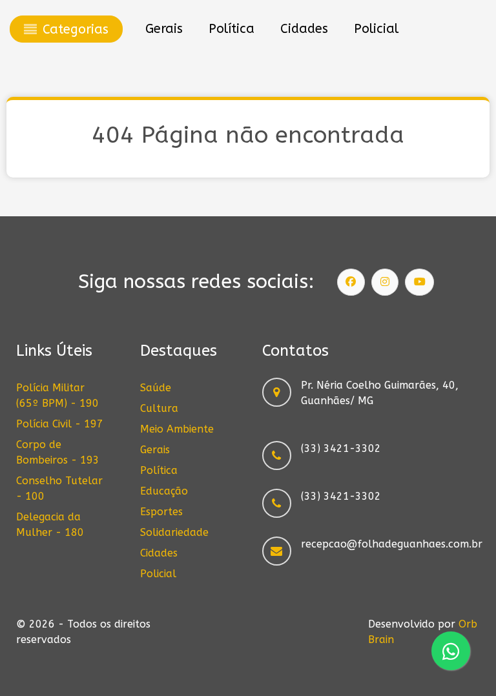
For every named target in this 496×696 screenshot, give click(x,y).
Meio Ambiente (177, 429)
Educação (164, 491)
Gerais (155, 450)
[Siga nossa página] (351, 282)
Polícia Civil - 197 (59, 424)
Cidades (159, 553)
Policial (158, 574)
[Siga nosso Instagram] (384, 282)
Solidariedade (174, 532)
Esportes (161, 512)
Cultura (159, 408)
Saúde (155, 388)
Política (159, 470)
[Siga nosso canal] (420, 282)
